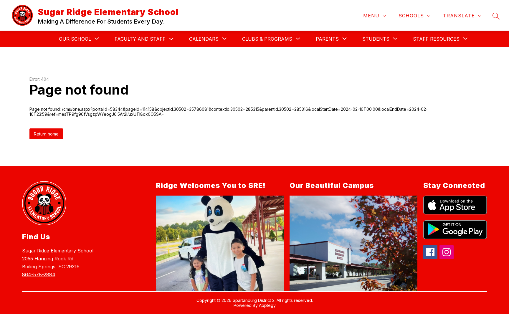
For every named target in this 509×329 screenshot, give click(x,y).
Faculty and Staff (140, 39)
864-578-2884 (38, 274)
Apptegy (267, 305)
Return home (46, 133)
